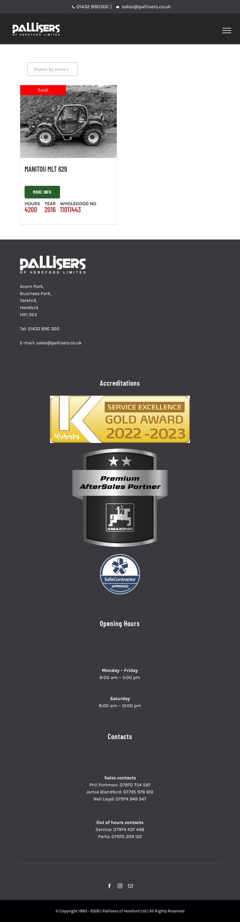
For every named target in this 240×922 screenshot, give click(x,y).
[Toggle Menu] (227, 30)
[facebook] (109, 886)
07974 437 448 (128, 829)
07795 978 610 (138, 792)
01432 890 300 (43, 328)
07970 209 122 (127, 836)
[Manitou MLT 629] (68, 121)
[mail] (130, 886)
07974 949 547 (131, 799)
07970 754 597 (135, 785)
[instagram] (120, 886)
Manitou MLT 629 (46, 169)
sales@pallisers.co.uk (146, 6)
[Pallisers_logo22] (53, 258)
